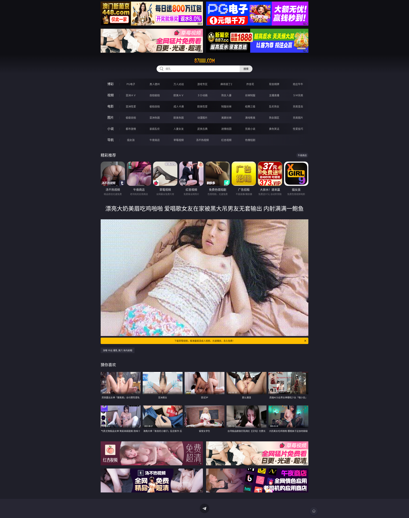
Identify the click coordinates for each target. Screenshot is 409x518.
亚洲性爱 (131, 106)
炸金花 (250, 84)
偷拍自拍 (155, 106)
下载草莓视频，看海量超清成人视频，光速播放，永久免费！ (204, 340)
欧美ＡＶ (179, 95)
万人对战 (179, 84)
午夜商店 (155, 140)
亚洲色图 (155, 117)
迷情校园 (226, 129)
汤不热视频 (202, 140)
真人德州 (155, 84)
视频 (110, 95)
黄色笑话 (274, 129)
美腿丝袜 (226, 117)
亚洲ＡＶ (131, 95)
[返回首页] (314, 511)
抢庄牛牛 (298, 84)
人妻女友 (179, 129)
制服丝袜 (226, 106)
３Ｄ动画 (202, 95)
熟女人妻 (226, 95)
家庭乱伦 (155, 129)
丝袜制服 (250, 95)
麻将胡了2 (226, 84)
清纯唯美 (250, 117)
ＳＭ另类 (298, 95)
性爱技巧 (298, 129)
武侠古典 (202, 129)
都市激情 (131, 129)
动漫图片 (202, 117)
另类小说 (250, 129)
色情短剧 (250, 140)
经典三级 (250, 106)
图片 (110, 117)
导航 (110, 140)
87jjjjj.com (204, 60)
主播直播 (274, 95)
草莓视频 (179, 140)
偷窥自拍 (131, 117)
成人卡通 (179, 106)
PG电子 (131, 84)
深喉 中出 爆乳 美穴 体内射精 (117, 350)
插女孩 (131, 140)
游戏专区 (202, 84)
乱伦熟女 (274, 106)
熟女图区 (274, 117)
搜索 (246, 69)
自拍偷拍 (155, 95)
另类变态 (298, 106)
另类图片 (298, 117)
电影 (110, 106)
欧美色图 (179, 117)
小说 (110, 129)
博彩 (110, 84)
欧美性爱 (202, 106)
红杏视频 (226, 140)
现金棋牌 (274, 84)
